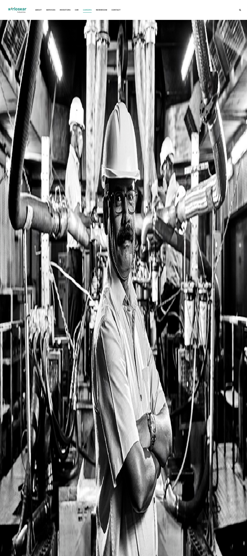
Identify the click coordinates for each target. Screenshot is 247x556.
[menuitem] (38, 10)
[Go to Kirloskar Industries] (17, 9)
